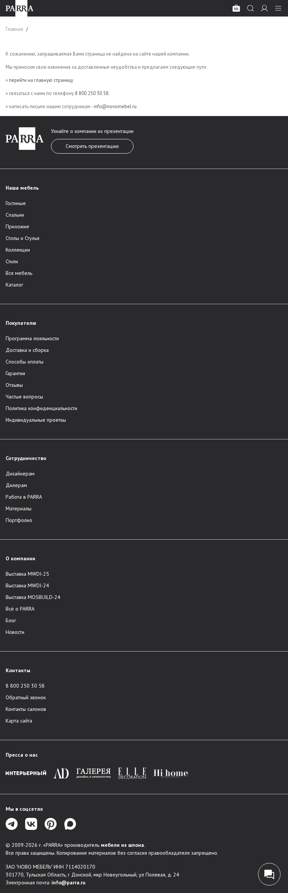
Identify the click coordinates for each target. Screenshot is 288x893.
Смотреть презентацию (92, 146)
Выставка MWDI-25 (27, 573)
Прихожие (17, 226)
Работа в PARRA (24, 496)
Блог (11, 620)
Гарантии (15, 373)
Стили (12, 261)
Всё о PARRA (20, 608)
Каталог (14, 284)
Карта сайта (19, 720)
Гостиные (16, 203)
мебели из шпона (122, 845)
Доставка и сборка (27, 350)
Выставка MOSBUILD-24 (33, 597)
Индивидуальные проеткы (36, 419)
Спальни (15, 214)
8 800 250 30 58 (91, 93)
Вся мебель (19, 273)
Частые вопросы (24, 396)
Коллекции (18, 249)
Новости (15, 632)
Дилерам (16, 485)
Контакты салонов (26, 709)
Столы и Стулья (22, 238)
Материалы (19, 508)
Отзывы (14, 385)
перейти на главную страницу (41, 80)
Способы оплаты (25, 361)
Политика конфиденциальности (41, 408)
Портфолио (19, 520)
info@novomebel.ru (115, 106)
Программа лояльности (32, 338)
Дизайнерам (20, 473)
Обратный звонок (26, 697)
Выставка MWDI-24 (27, 585)
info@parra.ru (68, 882)
